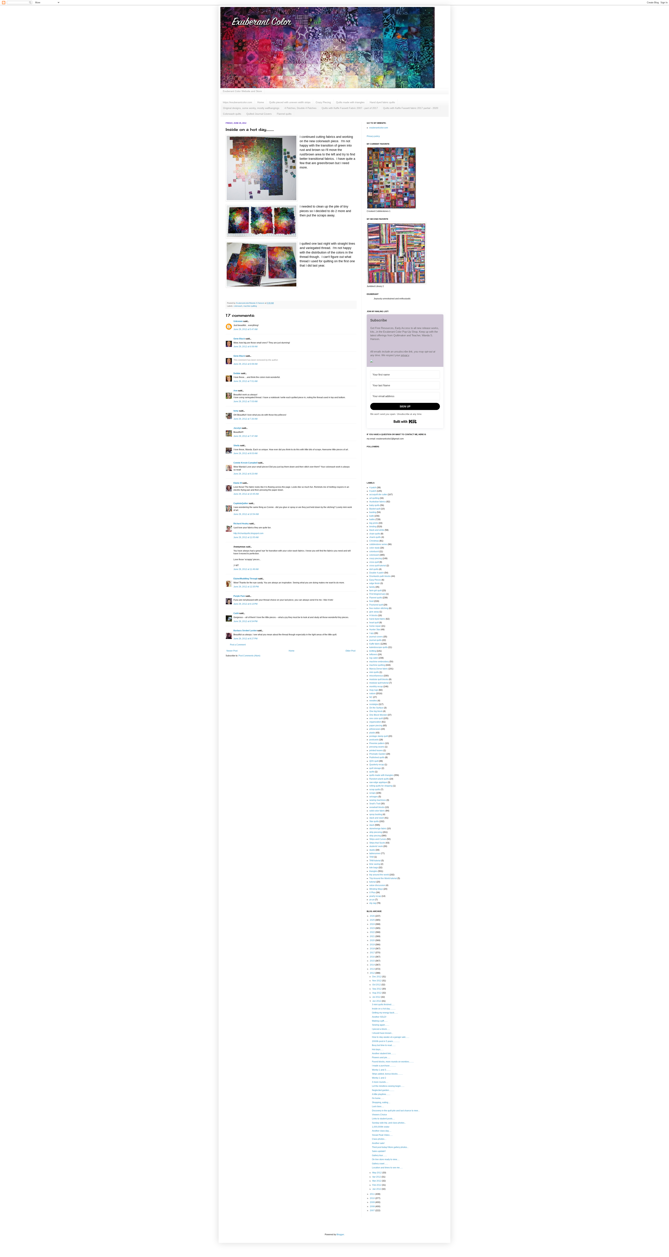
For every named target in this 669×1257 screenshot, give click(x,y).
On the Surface (376, 708)
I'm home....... (378, 1098)
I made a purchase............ (384, 1065)
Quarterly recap (376, 764)
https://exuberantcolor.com (237, 102)
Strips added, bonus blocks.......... (387, 1074)
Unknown (238, 321)
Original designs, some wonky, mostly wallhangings (251, 108)
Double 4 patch (376, 573)
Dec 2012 (377, 976)
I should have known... (382, 1033)
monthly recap (376, 686)
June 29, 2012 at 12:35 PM (246, 586)
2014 (372, 965)
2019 (372, 944)
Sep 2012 (377, 989)
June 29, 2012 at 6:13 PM (245, 604)
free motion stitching (378, 608)
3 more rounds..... (380, 1082)
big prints (373, 523)
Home (260, 102)
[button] (405, 361)
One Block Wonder (378, 715)
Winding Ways (376, 889)
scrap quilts (374, 789)
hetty (236, 411)
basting (372, 512)
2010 (372, 1198)
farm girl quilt (375, 590)
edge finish (374, 583)
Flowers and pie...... (381, 1057)
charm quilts (375, 537)
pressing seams (376, 747)
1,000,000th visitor (380, 1127)
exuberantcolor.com (378, 128)
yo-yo (372, 899)
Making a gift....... (380, 1021)
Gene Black (239, 339)
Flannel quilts (284, 113)
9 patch (372, 491)
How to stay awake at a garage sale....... (390, 1037)
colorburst (374, 551)
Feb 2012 (377, 1185)
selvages (373, 796)
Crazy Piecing (323, 102)
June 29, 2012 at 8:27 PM (245, 638)
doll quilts (373, 569)
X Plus (372, 892)
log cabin (373, 658)
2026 (372, 916)
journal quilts (375, 640)
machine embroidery (379, 661)
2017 (372, 952)
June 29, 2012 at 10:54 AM (246, 514)
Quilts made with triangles (350, 102)
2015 (372, 961)
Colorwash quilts (232, 113)
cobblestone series (378, 544)
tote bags (373, 867)
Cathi (236, 613)
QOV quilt (373, 761)
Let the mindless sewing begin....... (388, 1086)
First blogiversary (377, 594)
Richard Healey (241, 523)
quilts (371, 772)
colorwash (238, 306)
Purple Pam (239, 596)
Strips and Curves (377, 839)
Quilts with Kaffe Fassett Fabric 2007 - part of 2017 (350, 108)
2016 (372, 957)
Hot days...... (377, 1049)
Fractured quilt (376, 605)
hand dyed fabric (377, 619)
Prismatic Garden (377, 754)
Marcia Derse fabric (378, 669)
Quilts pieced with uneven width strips (289, 102)
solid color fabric (377, 811)
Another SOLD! (379, 1017)
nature (372, 693)
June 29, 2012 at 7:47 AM (245, 436)
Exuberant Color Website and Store (242, 91)
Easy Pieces (375, 580)
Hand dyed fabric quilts (382, 102)
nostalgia (373, 704)
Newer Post (231, 651)
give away (374, 612)
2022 (372, 932)
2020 (372, 940)
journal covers (376, 636)
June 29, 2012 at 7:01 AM (245, 381)
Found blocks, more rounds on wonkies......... (393, 1061)
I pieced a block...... (381, 1029)
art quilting (374, 498)
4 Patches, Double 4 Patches (300, 108)
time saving (374, 864)
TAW (371, 857)
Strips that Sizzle (377, 843)
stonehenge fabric (377, 828)
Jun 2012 (377, 1001)
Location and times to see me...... (387, 1167)
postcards (374, 739)
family (372, 587)
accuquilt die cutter (378, 494)
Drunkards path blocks (380, 576)
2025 (372, 920)
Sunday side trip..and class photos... (389, 1123)
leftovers (373, 654)
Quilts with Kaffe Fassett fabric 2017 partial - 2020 (410, 108)
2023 (372, 928)
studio (372, 850)
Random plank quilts (379, 779)
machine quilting (250, 306)
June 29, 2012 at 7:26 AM (245, 419)
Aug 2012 (377, 993)
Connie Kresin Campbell (245, 463)
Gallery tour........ (379, 1155)
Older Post (350, 651)
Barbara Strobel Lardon (245, 630)
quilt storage (375, 768)
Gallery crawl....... (380, 1163)
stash (371, 825)
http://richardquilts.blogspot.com (248, 533)
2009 (372, 1202)
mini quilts (374, 672)
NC (370, 697)
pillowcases (374, 729)
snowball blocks (377, 807)
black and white (376, 530)
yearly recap (375, 896)
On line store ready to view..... (385, 1159)
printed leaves (376, 750)
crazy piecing (375, 558)
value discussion (377, 885)
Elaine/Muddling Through (245, 578)
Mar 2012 (377, 1181)
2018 (372, 948)
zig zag (372, 903)
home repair (375, 626)
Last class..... (378, 1106)
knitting (372, 651)
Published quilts (377, 757)
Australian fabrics (377, 501)
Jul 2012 (376, 997)
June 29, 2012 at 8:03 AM (245, 453)
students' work (376, 846)
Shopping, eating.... (381, 1102)
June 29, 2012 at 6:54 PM (245, 621)
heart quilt (374, 622)
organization (375, 722)
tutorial (372, 882)
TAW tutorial (375, 860)
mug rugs (373, 690)
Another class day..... (381, 1131)
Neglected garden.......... (383, 1090)
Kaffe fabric (374, 644)
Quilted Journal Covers (259, 113)
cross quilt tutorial (377, 565)
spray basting (375, 814)
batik (371, 516)
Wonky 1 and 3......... (381, 1070)
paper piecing (375, 725)
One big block (375, 711)
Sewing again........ (380, 1025)
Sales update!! (379, 1151)
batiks (372, 519)
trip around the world (379, 874)
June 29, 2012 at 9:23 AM (245, 474)
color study (374, 548)
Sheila (236, 445)
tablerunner (374, 853)
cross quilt (374, 562)
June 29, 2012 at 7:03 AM (245, 401)
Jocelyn (237, 428)
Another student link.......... (384, 1053)
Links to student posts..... (383, 1118)
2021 (372, 936)
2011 (372, 1194)
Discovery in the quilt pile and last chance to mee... (396, 1110)
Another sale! (378, 1143)
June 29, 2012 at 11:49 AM (246, 569)
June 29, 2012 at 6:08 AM (245, 346)
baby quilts (374, 505)
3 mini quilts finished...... (383, 1004)
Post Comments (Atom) (249, 655)
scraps (372, 793)
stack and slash (376, 818)
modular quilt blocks (378, 679)
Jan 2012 (377, 1189)
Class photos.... (379, 1139)
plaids (372, 732)
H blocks (373, 615)
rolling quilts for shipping (381, 786)
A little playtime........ (381, 1094)
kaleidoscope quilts (378, 647)
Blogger (340, 1234)
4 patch (372, 487)
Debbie (236, 373)
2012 (372, 973)
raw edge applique (378, 782)
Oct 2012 (376, 984)
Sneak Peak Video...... (382, 1135)
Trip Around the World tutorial (383, 878)
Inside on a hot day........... (383, 1008)
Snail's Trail (374, 803)
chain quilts (374, 533)
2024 (372, 924)
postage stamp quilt (378, 736)
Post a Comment (238, 644)
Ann (235, 390)
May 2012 (377, 1172)
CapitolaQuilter (240, 503)
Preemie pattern (377, 743)
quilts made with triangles (381, 775)
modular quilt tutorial (379, 683)
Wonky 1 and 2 (379, 1078)
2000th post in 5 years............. (386, 1041)
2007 (372, 1210)
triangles (373, 871)
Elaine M (237, 483)
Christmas (374, 541)
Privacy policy (373, 136)
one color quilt (376, 718)
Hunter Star (374, 629)
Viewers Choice (379, 1114)
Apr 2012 (377, 1177)
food (371, 601)
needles (373, 700)
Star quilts (374, 821)
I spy (371, 633)
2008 (372, 1206)
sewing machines (377, 800)
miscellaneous (376, 676)
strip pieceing (375, 832)
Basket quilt (374, 509)
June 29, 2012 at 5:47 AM (245, 329)
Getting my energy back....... (385, 1012)
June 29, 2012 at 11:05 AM (246, 537)
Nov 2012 (377, 980)
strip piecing (375, 835)
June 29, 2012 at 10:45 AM (246, 494)
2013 (372, 969)
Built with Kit (405, 421)
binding (372, 526)
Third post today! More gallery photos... (390, 1147)
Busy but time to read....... (383, 1045)
